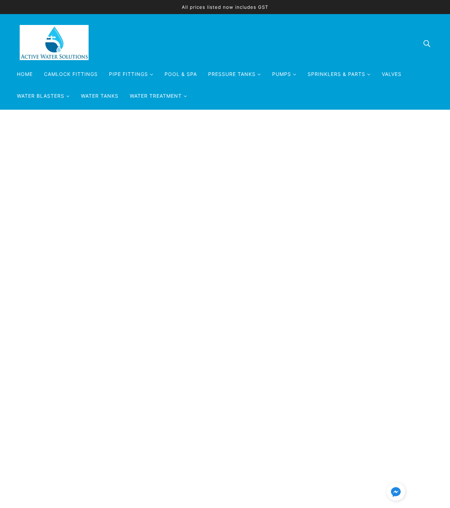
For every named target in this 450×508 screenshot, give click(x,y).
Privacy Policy (325, 432)
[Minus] (224, 232)
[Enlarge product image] (104, 239)
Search (316, 406)
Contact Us (322, 415)
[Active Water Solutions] (54, 58)
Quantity (232, 218)
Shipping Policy (327, 448)
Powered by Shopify (49, 482)
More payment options (329, 297)
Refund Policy (325, 440)
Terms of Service (329, 457)
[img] (426, 43)
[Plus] (247, 232)
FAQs (313, 423)
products (249, 137)
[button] (396, 492)
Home (225, 137)
